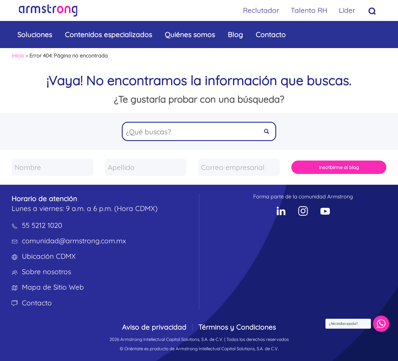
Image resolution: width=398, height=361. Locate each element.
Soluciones (34, 34)
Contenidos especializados (108, 34)
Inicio (18, 55)
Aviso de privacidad (154, 327)
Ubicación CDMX (49, 256)
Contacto (271, 34)
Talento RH (309, 10)
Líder (347, 10)
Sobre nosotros (46, 271)
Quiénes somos (190, 34)
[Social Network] (281, 211)
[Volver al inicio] (48, 10)
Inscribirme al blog (339, 167)
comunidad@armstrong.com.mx (74, 240)
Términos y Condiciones (237, 327)
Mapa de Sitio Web (53, 287)
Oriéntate (133, 348)
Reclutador (261, 10)
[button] (372, 11)
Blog (235, 34)
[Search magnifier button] (266, 131)
